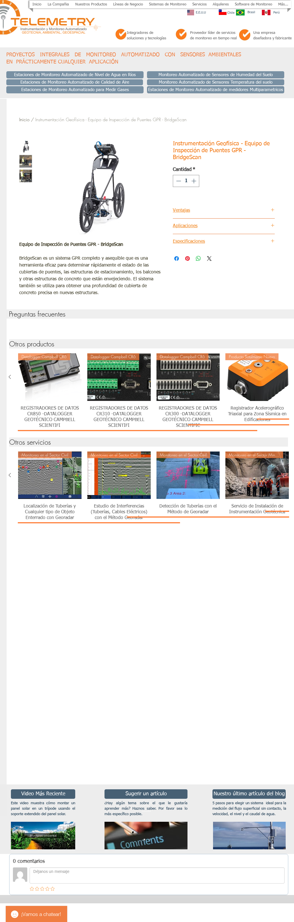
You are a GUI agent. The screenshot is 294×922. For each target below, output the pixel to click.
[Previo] (32, 819)
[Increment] (194, 181)
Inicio (24, 119)
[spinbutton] (186, 181)
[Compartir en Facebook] (176, 258)
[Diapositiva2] (149, 839)
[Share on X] (209, 258)
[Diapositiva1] (144, 839)
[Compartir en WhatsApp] (198, 258)
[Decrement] (178, 181)
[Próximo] (261, 819)
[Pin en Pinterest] (187, 258)
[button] (91, 4)
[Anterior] (9, 376)
